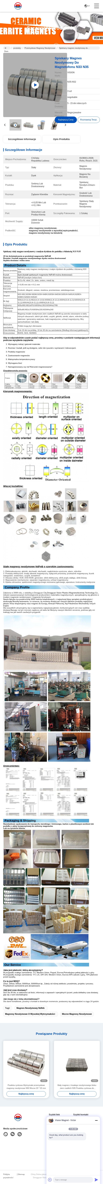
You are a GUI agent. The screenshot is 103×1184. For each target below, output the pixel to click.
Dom (7, 48)
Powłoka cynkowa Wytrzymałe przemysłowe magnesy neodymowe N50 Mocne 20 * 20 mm (26, 1086)
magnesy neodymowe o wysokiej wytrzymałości (30, 1014)
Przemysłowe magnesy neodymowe (40, 48)
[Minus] (96, 1120)
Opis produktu (61, 139)
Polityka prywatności (8, 1176)
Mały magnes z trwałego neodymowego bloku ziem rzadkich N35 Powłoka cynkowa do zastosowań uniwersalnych (77, 1087)
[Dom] (18, 1121)
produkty (17, 48)
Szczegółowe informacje (22, 139)
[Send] (96, 1180)
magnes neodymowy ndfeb (30, 1008)
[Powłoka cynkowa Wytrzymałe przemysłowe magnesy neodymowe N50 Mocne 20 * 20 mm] (26, 1062)
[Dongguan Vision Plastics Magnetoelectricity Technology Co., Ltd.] (18, 6)
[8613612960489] (5, 1134)
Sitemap (21, 1174)
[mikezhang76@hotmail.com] (19, 1134)
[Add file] (50, 1180)
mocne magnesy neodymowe (77, 1014)
